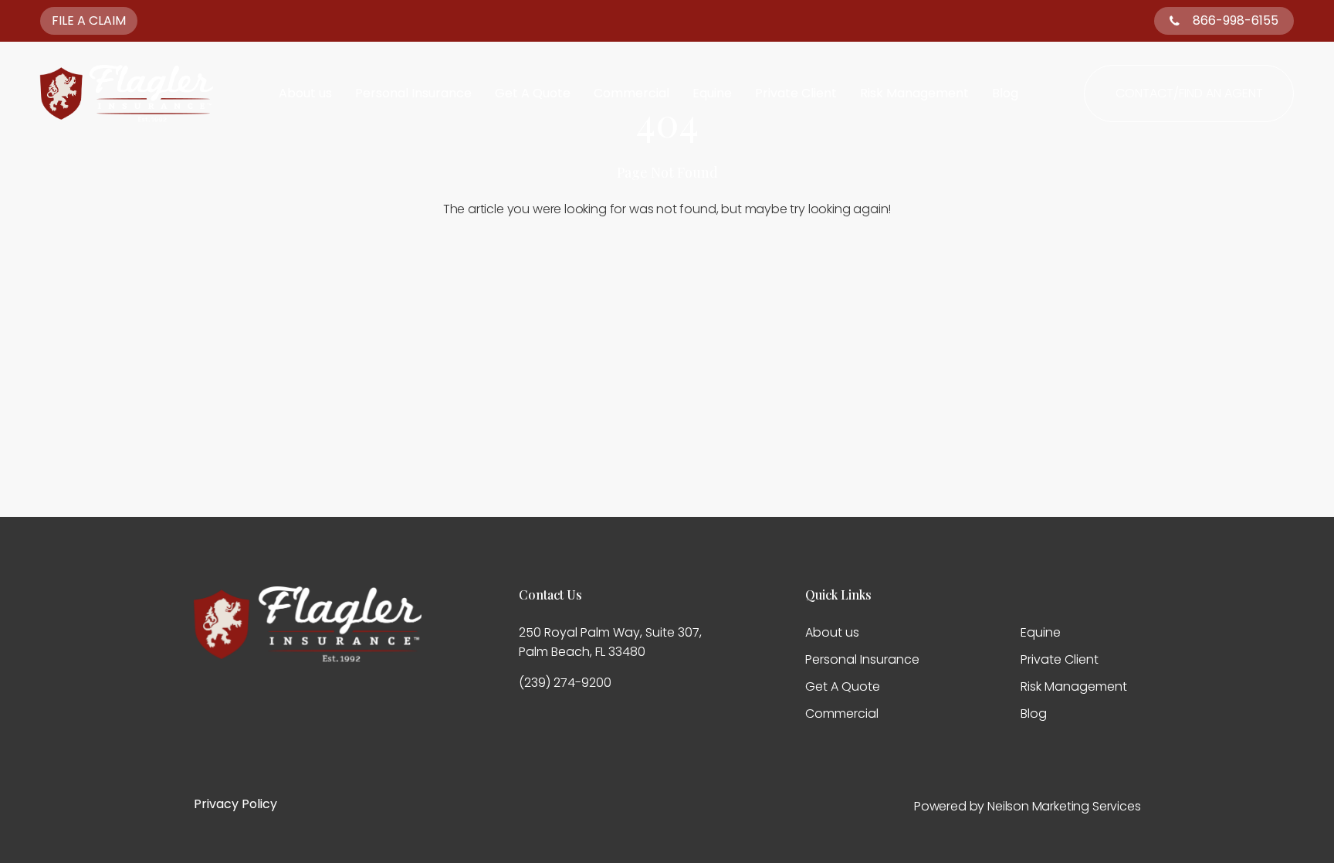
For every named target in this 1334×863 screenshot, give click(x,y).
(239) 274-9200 (565, 682)
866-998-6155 (1235, 20)
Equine (712, 93)
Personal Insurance (413, 93)
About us (305, 93)
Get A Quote (533, 93)
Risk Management (914, 93)
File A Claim (89, 20)
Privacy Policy (235, 804)
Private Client (796, 93)
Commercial (631, 93)
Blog (1005, 93)
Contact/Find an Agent (1189, 93)
